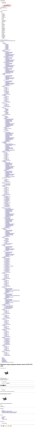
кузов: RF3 (5, 333)
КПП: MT (6, 117)
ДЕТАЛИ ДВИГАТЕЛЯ (8, 52)
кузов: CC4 (7, 92)
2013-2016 (5, 129)
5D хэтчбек (5, 111)
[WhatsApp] (5, 385)
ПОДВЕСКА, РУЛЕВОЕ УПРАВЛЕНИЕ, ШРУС (12, 295)
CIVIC (3, 107)
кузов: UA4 (5, 322)
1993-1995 (6, 45)
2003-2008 (6, 47)
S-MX (3, 314)
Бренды (3, 417)
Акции (4, 40)
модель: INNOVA (6, 91)
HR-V (3, 182)
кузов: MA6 (5, 155)
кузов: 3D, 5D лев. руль (7, 183)
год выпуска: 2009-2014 (7, 217)
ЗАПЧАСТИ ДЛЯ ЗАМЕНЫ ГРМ (10, 144)
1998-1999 (5, 327)
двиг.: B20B (7, 277)
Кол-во (3, 383)
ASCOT (3, 86)
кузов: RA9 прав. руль (7, 270)
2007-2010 (5, 229)
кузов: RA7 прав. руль (7, 267)
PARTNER (3, 279)
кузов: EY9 (5, 284)
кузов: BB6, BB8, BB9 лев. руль (8, 307)
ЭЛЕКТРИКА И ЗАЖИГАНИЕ (10, 150)
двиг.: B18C (7, 204)
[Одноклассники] (2, 385)
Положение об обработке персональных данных (9, 412)
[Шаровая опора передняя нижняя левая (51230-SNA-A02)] (6, 376)
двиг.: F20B (7, 348)
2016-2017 (5, 298)
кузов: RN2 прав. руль (7, 339)
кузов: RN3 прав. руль (7, 341)
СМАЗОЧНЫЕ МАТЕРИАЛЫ (9, 54)
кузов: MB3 (5, 158)
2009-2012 (6, 48)
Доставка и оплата (7, 40)
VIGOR (3, 351)
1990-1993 (6, 44)
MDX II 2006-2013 (6, 62)
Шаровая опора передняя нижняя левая (6, 403)
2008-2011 (5, 170)
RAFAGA (3, 309)
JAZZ (3, 207)
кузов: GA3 (7, 238)
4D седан (5, 43)
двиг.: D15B (7, 104)
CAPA (3, 102)
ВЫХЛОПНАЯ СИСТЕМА (9, 209)
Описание (3, 389)
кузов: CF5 (5, 349)
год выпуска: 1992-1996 (8, 306)
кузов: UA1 (5, 189)
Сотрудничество (4, 423)
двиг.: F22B (7, 260)
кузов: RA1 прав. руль (7, 258)
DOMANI (3, 151)
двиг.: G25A (7, 187)
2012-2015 (6, 110)
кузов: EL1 (5, 273)
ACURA (3, 50)
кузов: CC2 (5, 186)
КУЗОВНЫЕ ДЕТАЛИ (8, 121)
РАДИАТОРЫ (7, 223)
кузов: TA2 (5, 97)
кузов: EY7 (5, 281)
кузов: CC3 (5, 188)
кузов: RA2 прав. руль (7, 259)
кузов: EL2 (5, 275)
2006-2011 (6, 109)
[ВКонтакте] (0, 385)
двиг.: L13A (7, 179)
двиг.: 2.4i (6, 130)
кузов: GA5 (7, 239)
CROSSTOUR (4, 142)
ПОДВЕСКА (7, 53)
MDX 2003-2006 (6, 56)
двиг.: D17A (7, 340)
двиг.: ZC (6, 153)
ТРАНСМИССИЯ (8, 168)
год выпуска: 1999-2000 (8, 243)
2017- (4, 131)
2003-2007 (5, 161)
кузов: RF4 (5, 335)
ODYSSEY (3, 257)
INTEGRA (3, 195)
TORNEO (3, 345)
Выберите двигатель (8, 128)
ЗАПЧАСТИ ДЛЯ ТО (8, 58)
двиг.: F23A (7, 96)
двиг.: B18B (7, 154)
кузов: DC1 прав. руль (7, 202)
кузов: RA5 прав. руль (7, 264)
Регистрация (4, 2)
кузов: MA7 (5, 157)
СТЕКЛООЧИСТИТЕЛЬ (9, 55)
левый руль (5, 242)
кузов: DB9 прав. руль (7, 200)
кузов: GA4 (5, 103)
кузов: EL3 (5, 276)
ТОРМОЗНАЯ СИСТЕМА (9, 61)
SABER (3, 318)
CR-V (3, 115)
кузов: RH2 (5, 316)
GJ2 (4, 80)
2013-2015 (5, 293)
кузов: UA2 (5, 191)
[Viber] (4, 385)
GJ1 (4, 74)
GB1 (4, 245)
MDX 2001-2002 (6, 51)
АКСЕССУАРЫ (7, 132)
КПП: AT (6, 116)
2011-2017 (5, 143)
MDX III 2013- (6, 67)
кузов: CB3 (5, 87)
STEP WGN (3, 329)
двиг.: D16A (7, 283)
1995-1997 (5, 325)
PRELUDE (3, 304)
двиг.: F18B (7, 346)
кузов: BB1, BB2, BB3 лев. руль (8, 305)
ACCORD (3, 42)
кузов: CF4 (5, 347)
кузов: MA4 (5, 152)
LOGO (3, 237)
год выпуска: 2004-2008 (7, 208)
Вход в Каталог (7, 184)
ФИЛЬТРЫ (7, 79)
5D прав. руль (6, 240)
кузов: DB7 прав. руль (7, 197)
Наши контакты (13, 40)
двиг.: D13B (7, 280)
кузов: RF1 (5, 330)
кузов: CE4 (5, 88)
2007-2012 (5, 127)
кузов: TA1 (5, 95)
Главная (1, 40)
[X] (3, 385)
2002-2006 (5, 118)
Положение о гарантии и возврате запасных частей (9, 411)
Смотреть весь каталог (7, 49)
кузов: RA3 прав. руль (7, 261)
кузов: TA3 (5, 98)
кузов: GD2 (5, 180)
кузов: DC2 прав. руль (7, 203)
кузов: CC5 (7, 93)
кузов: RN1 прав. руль (7, 338)
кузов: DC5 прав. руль (7, 205)
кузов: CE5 (5, 90)
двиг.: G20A (7, 89)
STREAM (3, 337)
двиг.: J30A (7, 99)
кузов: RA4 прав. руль (7, 262)
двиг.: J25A (7, 193)
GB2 (4, 251)
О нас (3, 410)
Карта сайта (4, 416)
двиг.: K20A (7, 334)
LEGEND (3, 228)
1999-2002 (6, 46)
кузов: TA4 (5, 100)
